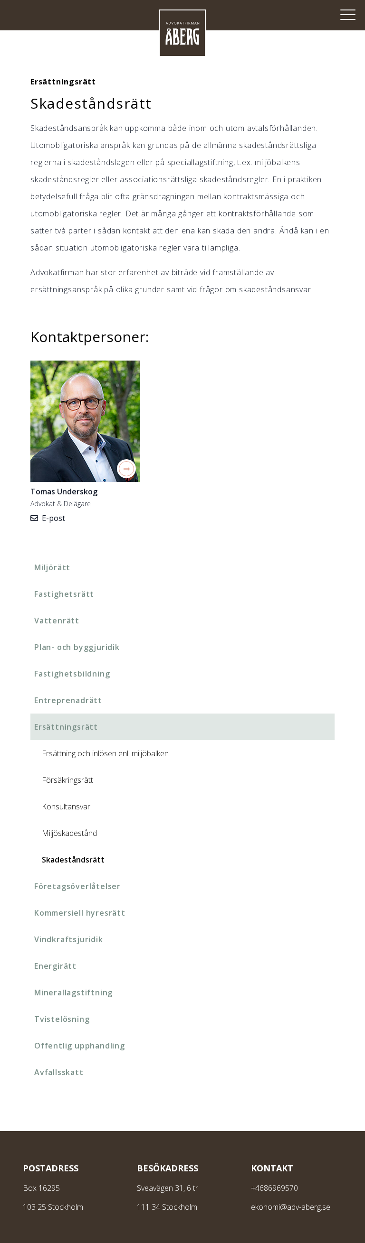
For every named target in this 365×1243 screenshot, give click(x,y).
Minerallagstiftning (73, 992)
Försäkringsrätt (67, 780)
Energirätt (55, 966)
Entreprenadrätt (68, 700)
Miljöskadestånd (69, 833)
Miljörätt (52, 567)
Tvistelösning (61, 1019)
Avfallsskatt (59, 1072)
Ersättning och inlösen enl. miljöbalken (105, 753)
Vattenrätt (56, 620)
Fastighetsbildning (72, 673)
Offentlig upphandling (79, 1045)
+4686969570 (274, 1188)
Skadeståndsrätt (73, 859)
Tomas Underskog (63, 491)
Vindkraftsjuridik (68, 939)
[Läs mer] (85, 421)
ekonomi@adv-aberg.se (290, 1207)
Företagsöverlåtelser (77, 886)
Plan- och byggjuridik (77, 647)
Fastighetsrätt (64, 594)
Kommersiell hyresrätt (79, 913)
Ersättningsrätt (66, 727)
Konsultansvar (66, 806)
